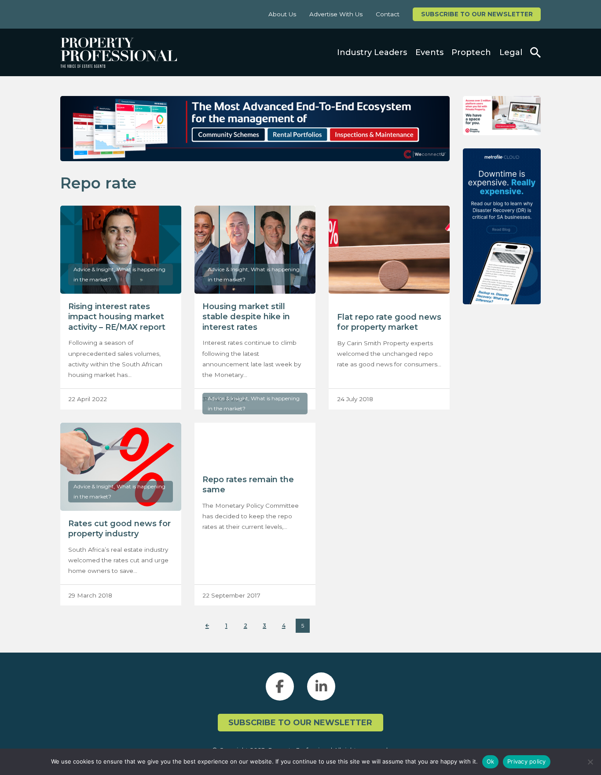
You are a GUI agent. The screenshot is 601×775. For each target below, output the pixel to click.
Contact (387, 14)
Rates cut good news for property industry (119, 529)
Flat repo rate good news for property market (389, 322)
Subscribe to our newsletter (477, 14)
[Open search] (535, 52)
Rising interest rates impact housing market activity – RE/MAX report (116, 317)
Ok (491, 761)
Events (429, 52)
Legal (510, 52)
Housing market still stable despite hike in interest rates (246, 317)
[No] (590, 761)
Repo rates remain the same (248, 485)
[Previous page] (207, 626)
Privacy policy (526, 761)
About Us (282, 14)
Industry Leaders (372, 52)
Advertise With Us (336, 14)
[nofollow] (502, 115)
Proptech (471, 52)
